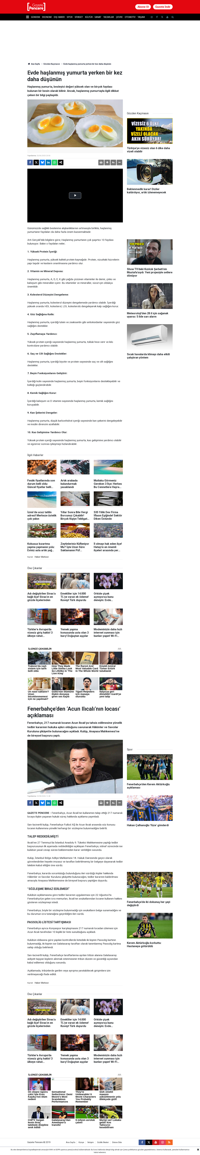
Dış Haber (59, 17)
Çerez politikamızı (130, 1150)
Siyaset (79, 17)
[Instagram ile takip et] (162, 1142)
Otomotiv (130, 17)
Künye (81, 1142)
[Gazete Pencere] (36, 6)
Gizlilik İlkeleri (103, 1142)
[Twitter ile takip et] (162, 17)
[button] (107, 162)
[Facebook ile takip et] (156, 17)
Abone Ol (143, 6)
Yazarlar (108, 17)
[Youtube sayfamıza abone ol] (167, 17)
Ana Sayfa (35, 64)
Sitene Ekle (117, 1142)
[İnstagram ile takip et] (151, 17)
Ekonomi (47, 17)
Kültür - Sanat (93, 17)
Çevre (119, 17)
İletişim (90, 1142)
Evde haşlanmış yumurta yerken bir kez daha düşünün (87, 64)
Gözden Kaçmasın (51, 64)
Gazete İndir (162, 6)
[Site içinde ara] (172, 17)
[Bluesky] (42, 162)
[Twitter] (36, 162)
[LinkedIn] (48, 162)
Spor (70, 17)
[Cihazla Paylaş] (60, 162)
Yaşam (141, 17)
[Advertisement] (149, 87)
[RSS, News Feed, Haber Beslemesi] (169, 1142)
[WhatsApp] (54, 162)
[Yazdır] (101, 162)
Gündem (35, 17)
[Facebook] (30, 162)
